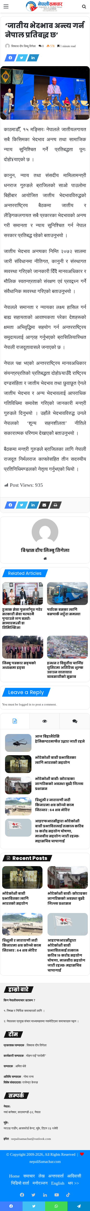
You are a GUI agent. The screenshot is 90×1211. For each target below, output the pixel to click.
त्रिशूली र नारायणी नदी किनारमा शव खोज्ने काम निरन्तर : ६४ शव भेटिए (54, 805)
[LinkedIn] (31, 57)
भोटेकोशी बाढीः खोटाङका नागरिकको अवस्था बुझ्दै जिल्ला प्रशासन (59, 783)
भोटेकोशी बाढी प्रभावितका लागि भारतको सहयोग (55, 760)
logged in (25, 704)
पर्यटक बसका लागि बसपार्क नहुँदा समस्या (63, 611)
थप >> (73, 1183)
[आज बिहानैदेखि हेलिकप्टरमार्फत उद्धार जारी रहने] (18, 743)
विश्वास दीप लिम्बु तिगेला (23, 46)
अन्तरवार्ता (56, 1176)
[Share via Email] (43, 505)
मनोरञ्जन (40, 1183)
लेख (41, 1176)
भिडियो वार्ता (20, 1183)
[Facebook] (9, 57)
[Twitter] (20, 57)
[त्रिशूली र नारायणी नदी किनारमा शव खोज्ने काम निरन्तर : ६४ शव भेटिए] (18, 806)
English (57, 1183)
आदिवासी (74, 1176)
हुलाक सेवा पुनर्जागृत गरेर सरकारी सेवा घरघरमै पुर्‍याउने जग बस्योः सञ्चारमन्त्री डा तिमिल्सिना (22, 618)
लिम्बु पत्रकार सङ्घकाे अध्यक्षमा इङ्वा (19, 665)
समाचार (29, 1176)
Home (14, 1176)
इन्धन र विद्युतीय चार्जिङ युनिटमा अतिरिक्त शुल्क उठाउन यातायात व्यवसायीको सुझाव (65, 670)
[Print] (54, 505)
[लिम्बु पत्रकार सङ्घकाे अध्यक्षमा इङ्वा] (22, 647)
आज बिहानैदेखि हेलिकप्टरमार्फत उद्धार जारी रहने (60, 739)
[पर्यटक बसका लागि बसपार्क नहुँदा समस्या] (67, 593)
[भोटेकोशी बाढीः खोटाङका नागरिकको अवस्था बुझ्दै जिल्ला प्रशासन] (18, 785)
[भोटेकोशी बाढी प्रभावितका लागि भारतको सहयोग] (18, 764)
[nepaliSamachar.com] (45, 6)
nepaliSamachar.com (45, 1162)
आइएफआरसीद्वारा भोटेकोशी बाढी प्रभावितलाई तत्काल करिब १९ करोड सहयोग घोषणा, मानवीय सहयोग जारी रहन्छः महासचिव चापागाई (59, 831)
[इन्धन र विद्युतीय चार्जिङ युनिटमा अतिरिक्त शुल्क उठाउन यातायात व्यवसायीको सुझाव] (67, 647)
